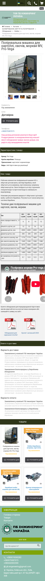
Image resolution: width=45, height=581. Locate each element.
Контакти (8, 520)
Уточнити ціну (11, 121)
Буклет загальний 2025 (30, 333)
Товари (7, 517)
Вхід (41, 9)
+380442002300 (11, 563)
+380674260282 (14, 557)
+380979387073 (7, 131)
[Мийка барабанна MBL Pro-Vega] (34, 435)
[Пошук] (38, 545)
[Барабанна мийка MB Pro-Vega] (11, 477)
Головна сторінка (12, 514)
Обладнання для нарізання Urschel (10, 334)
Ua (21, 3)
